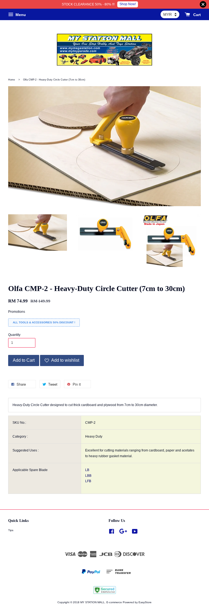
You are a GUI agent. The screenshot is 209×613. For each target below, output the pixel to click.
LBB (88, 476)
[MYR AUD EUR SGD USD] (170, 14)
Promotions (16, 312)
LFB (88, 481)
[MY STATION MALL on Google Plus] (123, 532)
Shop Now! (127, 4)
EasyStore (145, 602)
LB (87, 470)
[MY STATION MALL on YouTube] (135, 532)
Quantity (14, 335)
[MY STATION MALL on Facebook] (112, 532)
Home (11, 79)
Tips (10, 530)
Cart (196, 15)
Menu (20, 15)
